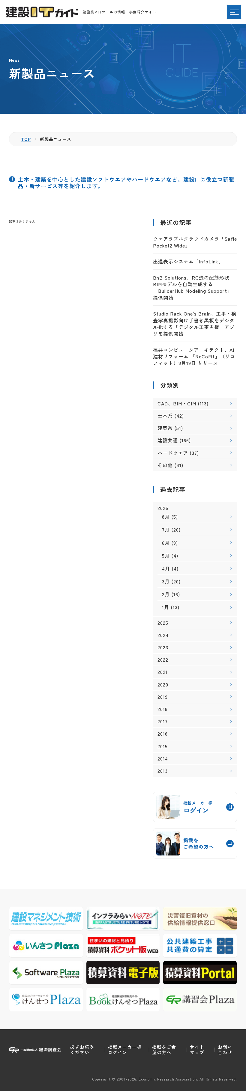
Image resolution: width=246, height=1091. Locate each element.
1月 (165, 607)
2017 (163, 721)
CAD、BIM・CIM (177, 403)
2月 (166, 594)
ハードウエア (173, 452)
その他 (165, 465)
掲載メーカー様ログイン (125, 1049)
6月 (166, 542)
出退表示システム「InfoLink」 (188, 261)
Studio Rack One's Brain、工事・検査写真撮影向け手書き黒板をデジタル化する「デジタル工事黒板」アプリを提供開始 (194, 323)
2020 (163, 684)
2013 (163, 771)
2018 (163, 709)
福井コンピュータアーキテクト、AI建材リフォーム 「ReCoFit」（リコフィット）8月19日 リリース (194, 356)
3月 (166, 581)
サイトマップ (197, 1049)
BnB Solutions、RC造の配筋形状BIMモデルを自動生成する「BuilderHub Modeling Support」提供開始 (192, 287)
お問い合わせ (225, 1049)
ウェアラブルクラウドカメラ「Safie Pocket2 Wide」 (195, 242)
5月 (166, 555)
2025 (163, 623)
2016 (163, 734)
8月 (166, 516)
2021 (163, 672)
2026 (163, 508)
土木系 (165, 415)
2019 (163, 697)
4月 (166, 568)
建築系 (165, 427)
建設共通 (168, 440)
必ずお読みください (82, 1049)
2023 (163, 647)
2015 (163, 746)
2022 (163, 660)
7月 (166, 529)
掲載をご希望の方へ (164, 1049)
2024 (163, 635)
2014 (163, 758)
